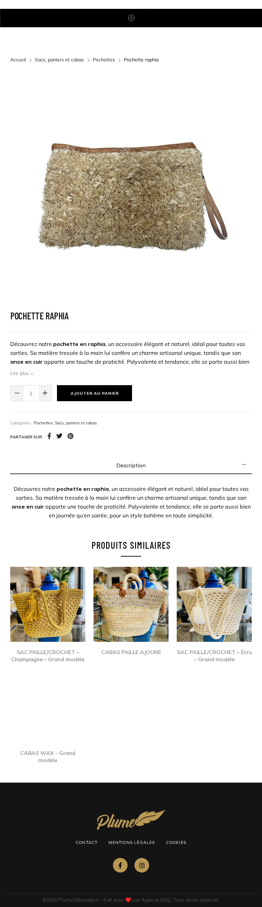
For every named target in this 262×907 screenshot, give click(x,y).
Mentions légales (131, 842)
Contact (87, 842)
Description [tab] (131, 465)
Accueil (18, 60)
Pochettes (104, 60)
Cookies (176, 842)
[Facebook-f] (120, 865)
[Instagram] (141, 865)
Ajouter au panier (95, 393)
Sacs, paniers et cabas (59, 60)
